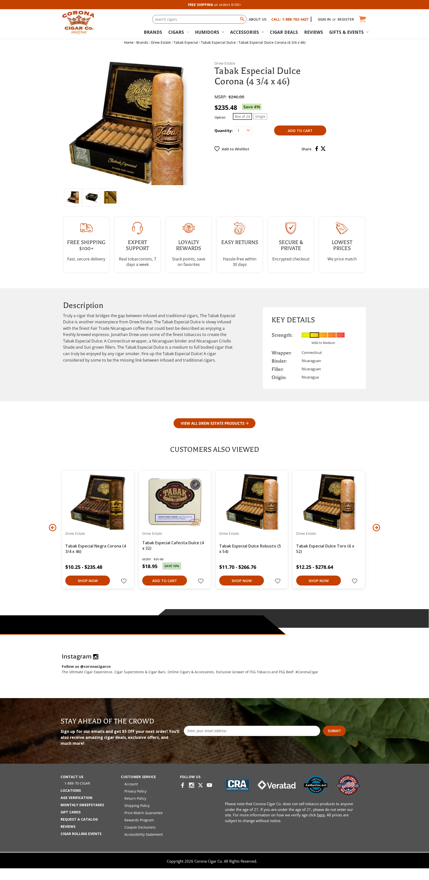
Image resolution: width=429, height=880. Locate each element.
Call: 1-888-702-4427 (289, 19)
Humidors (207, 32)
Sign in (324, 19)
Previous (52, 527)
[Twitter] (323, 148)
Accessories (244, 32)
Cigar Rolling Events (81, 833)
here (321, 814)
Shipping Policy (137, 805)
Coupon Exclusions (140, 827)
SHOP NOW (88, 580)
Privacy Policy (135, 791)
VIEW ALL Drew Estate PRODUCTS (212, 423)
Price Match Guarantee (143, 812)
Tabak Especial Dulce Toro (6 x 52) (325, 548)
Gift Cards (71, 812)
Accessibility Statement (143, 834)
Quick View (96, 501)
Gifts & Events (346, 32)
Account (131, 784)
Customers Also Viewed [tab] (214, 450)
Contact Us (72, 776)
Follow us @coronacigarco (86, 666)
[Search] (242, 19)
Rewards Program (139, 820)
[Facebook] (316, 148)
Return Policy (135, 798)
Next (376, 527)
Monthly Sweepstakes (82, 804)
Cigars (176, 32)
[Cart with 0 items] (362, 19)
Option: (220, 117)
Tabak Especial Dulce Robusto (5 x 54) (250, 548)
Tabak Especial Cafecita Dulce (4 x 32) (173, 545)
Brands (153, 32)
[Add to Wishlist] (124, 582)
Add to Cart (164, 580)
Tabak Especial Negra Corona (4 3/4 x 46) (95, 548)
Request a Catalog (79, 819)
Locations (71, 790)
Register (346, 19)
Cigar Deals (284, 32)
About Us (257, 19)
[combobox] (199, 19)
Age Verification (76, 797)
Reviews (313, 32)
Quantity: (223, 130)
